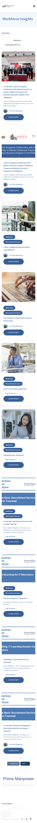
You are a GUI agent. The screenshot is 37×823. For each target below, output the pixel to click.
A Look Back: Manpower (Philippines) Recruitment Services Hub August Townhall (17, 728)
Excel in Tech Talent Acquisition (15, 389)
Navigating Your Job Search (13, 455)
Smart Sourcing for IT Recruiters (15, 598)
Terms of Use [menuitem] (6, 811)
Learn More (13, 117)
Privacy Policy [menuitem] (7, 813)
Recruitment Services (13, 45)
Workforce (17, 40)
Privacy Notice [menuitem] (7, 804)
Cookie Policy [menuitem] (7, 816)
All (6, 40)
